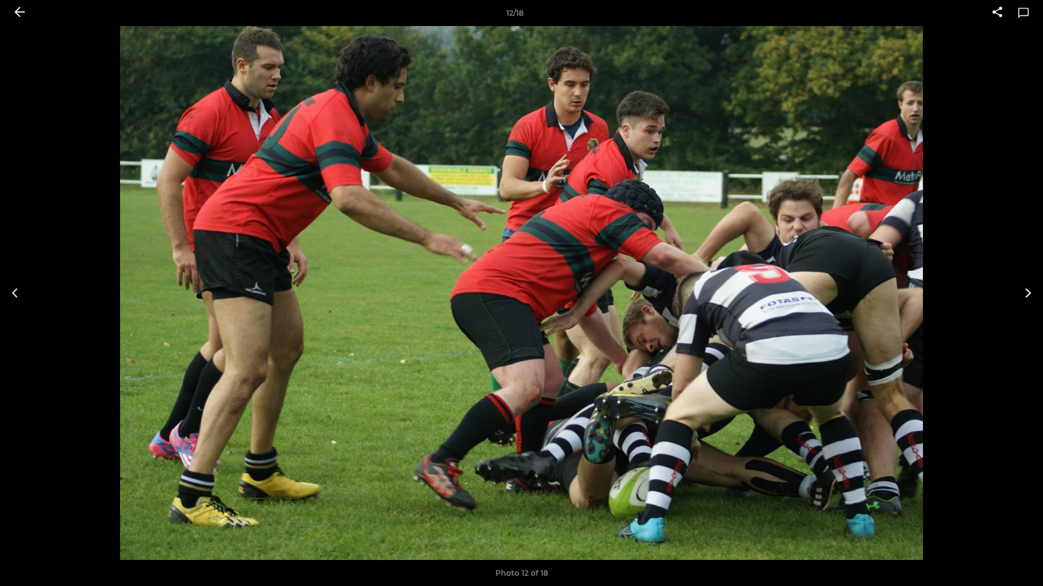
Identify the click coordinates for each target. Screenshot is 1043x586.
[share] (997, 13)
